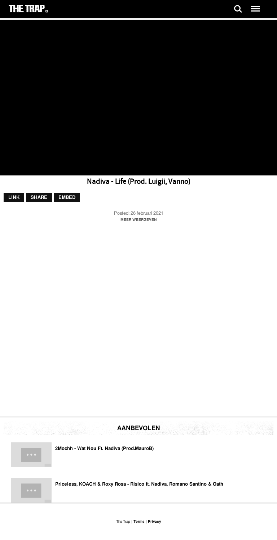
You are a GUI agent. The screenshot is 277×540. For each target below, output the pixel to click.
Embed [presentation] (66, 197)
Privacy (154, 521)
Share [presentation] (39, 197)
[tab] (14, 197)
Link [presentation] (13, 197)
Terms (139, 521)
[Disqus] (138, 321)
